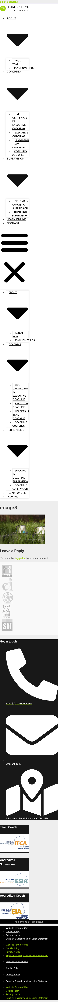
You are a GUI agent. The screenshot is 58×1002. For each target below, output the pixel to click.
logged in (20, 558)
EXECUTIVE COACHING (20, 134)
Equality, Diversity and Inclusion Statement (27, 938)
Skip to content (9, 1)
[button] (14, 258)
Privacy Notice (13, 935)
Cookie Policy (12, 931)
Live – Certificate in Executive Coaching (19, 121)
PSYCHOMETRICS (24, 67)
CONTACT (13, 223)
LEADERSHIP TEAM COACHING (20, 144)
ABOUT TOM (17, 62)
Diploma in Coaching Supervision (20, 205)
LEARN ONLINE (16, 219)
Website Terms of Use (17, 928)
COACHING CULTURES (19, 153)
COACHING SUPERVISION (20, 213)
